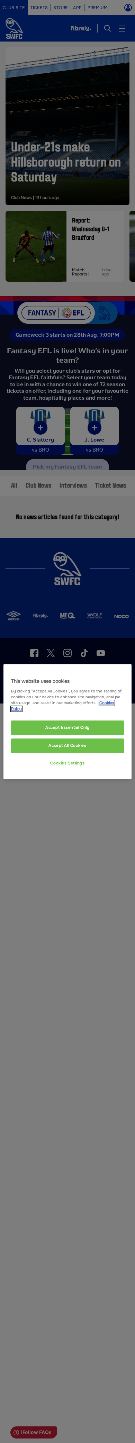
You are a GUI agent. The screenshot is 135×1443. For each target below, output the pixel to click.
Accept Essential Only (67, 727)
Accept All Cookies (67, 745)
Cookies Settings (67, 763)
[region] (67, 721)
